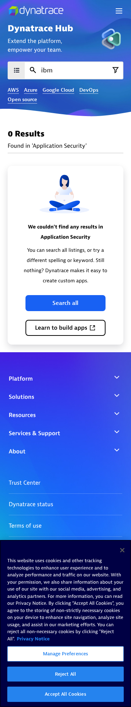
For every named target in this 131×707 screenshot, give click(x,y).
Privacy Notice (33, 639)
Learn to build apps (61, 327)
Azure (30, 90)
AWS (13, 90)
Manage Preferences (65, 654)
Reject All (65, 674)
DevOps (88, 90)
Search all (65, 303)
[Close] (122, 550)
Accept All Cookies (65, 694)
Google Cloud (58, 90)
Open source (22, 100)
